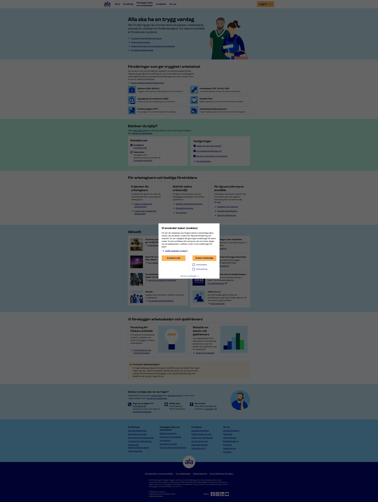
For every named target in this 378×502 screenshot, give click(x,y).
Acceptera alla (173, 258)
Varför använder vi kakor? (176, 251)
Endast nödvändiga (204, 258)
